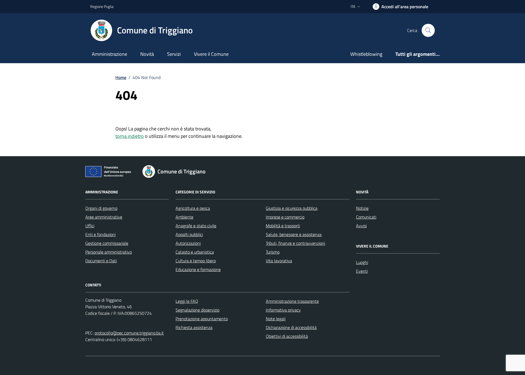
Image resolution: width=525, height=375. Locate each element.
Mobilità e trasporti (283, 225)
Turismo (272, 252)
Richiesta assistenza (194, 327)
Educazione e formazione (198, 269)
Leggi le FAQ (187, 301)
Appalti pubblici (189, 234)
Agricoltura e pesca (193, 208)
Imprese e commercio (285, 217)
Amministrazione (109, 54)
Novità (147, 54)
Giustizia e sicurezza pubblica (291, 208)
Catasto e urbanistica (195, 252)
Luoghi (362, 262)
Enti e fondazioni (100, 234)
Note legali (275, 318)
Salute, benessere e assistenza (294, 234)
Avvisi (361, 225)
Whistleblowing (366, 54)
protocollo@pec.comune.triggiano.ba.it (129, 333)
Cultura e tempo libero (196, 260)
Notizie (362, 208)
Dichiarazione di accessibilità (291, 327)
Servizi (174, 54)
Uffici (89, 225)
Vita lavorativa (279, 260)
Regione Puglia (101, 6)
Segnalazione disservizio (197, 310)
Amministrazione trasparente (292, 301)
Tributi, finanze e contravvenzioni (295, 243)
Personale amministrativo (108, 252)
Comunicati (366, 217)
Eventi (362, 271)
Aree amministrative (103, 217)
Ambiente (184, 217)
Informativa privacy (283, 310)
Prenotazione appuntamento (202, 318)
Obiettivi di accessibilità (287, 336)
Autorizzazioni (188, 243)
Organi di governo (101, 208)
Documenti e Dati (101, 260)
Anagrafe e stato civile (196, 225)
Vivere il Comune (211, 54)
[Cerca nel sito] (428, 30)
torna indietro (129, 136)
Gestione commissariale (106, 243)
